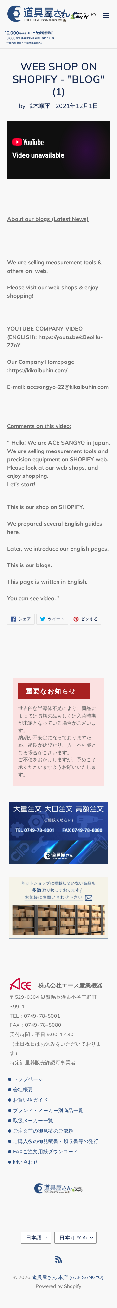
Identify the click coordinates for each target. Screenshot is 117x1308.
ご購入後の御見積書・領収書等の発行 (55, 1141)
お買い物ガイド (30, 1100)
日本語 (34, 1237)
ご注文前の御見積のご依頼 (43, 1131)
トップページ (28, 1079)
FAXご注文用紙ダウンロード (45, 1152)
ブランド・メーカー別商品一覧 (48, 1110)
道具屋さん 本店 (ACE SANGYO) (68, 1277)
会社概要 (23, 1089)
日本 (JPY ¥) (73, 1237)
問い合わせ (25, 1162)
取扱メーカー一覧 (33, 1120)
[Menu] (106, 14)
